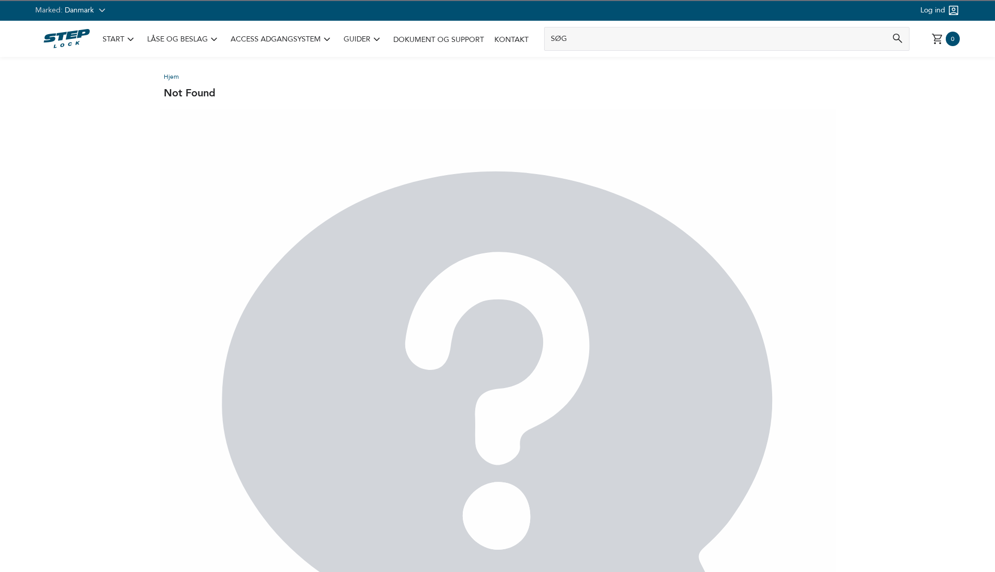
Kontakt (511, 40)
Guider (357, 39)
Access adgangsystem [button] (282, 39)
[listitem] (119, 40)
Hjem (171, 77)
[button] (120, 40)
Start (113, 39)
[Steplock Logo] (66, 39)
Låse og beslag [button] (183, 39)
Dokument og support (438, 40)
